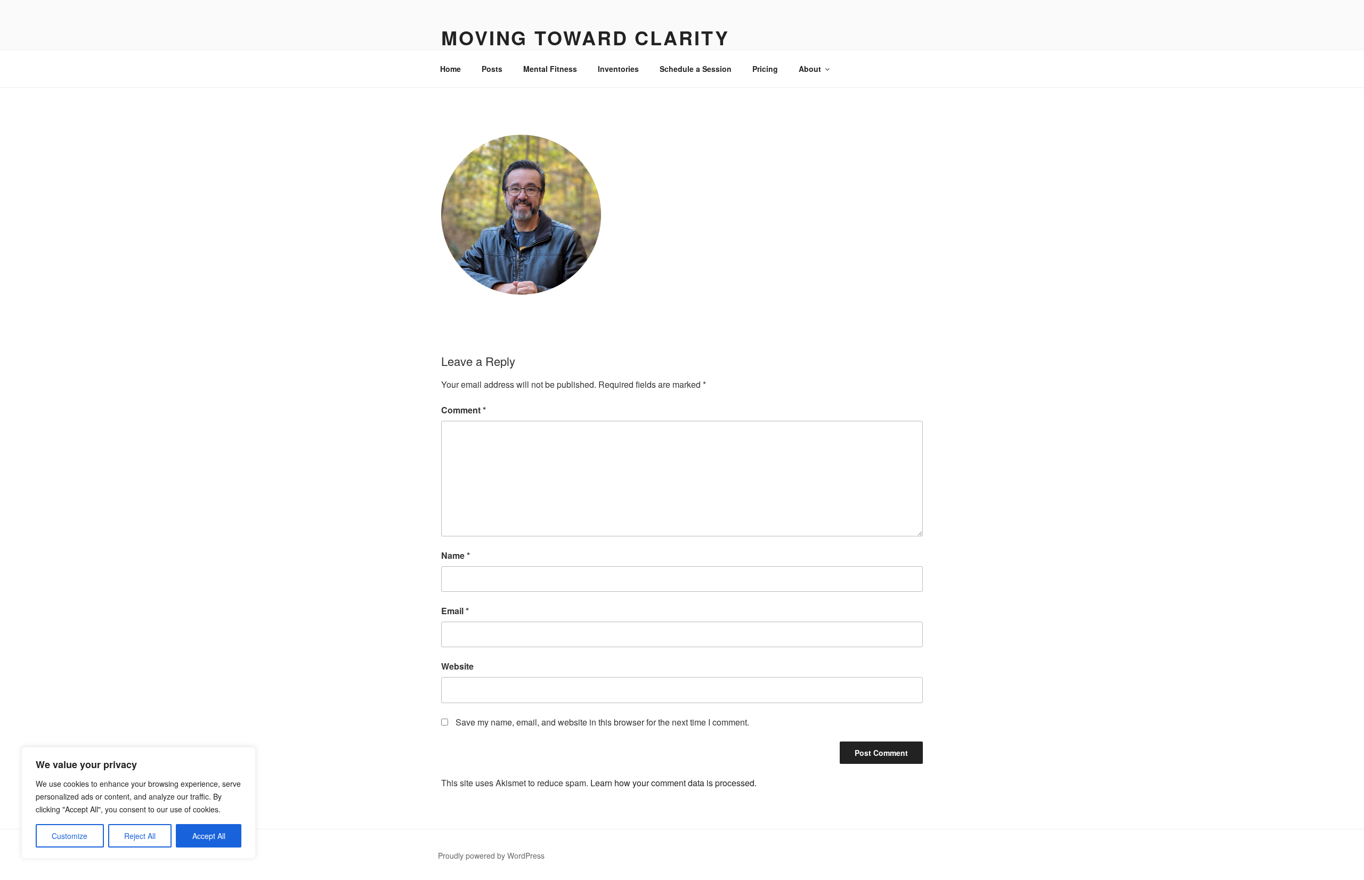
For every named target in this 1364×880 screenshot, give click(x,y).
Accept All (208, 835)
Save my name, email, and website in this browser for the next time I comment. (602, 722)
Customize (69, 835)
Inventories (618, 68)
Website (457, 666)
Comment (463, 410)
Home (450, 68)
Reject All (140, 835)
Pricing (765, 68)
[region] (138, 803)
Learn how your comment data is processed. (673, 783)
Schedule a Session (696, 68)
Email (455, 611)
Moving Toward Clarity (585, 37)
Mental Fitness (550, 68)
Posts (492, 68)
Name (455, 555)
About (810, 68)
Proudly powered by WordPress (491, 855)
